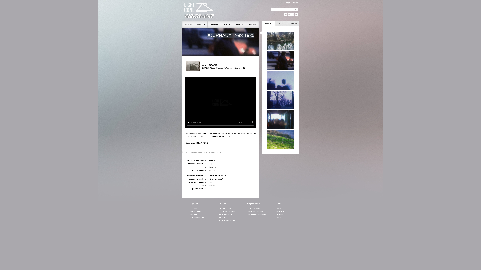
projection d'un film (255, 211)
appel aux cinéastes (227, 220)
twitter (278, 217)
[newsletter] (289, 15)
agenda (279, 208)
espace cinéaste (225, 214)
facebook (280, 214)
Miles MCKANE (202, 143)
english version (292, 3)
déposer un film (225, 208)
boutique (193, 214)
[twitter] (296, 15)
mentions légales (197, 217)
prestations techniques (257, 214)
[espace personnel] (285, 15)
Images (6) (268, 23)
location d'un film (254, 208)
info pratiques (195, 211)
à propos (193, 208)
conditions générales (227, 211)
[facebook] (292, 15)
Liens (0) (280, 23)
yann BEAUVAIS (210, 65)
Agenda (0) (293, 23)
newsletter (280, 211)
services (222, 217)
